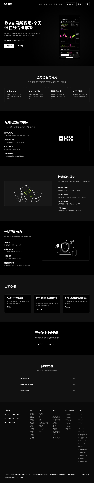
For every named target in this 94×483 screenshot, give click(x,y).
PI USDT (80, 426)
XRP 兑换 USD (68, 426)
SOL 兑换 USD (69, 423)
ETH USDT (81, 423)
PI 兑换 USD (68, 429)
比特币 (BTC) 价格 (83, 435)
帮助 (60, 4)
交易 (40, 420)
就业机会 (32, 417)
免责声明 (32, 429)
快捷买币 (41, 414)
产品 (45, 4)
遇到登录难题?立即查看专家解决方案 (14, 40)
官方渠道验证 (56, 432)
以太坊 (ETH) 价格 (83, 438)
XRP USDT (81, 432)
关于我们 (32, 414)
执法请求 (32, 435)
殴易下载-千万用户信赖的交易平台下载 (18, 474)
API (53, 414)
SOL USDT (81, 429)
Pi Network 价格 (82, 441)
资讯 (55, 4)
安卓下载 (20, 46)
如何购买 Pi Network (84, 462)
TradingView (42, 429)
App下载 (32, 438)
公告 (54, 435)
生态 (40, 4)
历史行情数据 (56, 417)
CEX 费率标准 (56, 420)
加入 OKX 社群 (56, 438)
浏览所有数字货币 (43, 423)
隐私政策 (32, 426)
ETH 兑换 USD (69, 417)
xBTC (40, 432)
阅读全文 (9, 307)
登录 (79, 4)
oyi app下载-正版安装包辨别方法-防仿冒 (38, 474)
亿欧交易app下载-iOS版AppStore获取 (58, 474)
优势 (50, 4)
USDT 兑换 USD (69, 420)
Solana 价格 (81, 444)
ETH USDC (81, 417)
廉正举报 (32, 432)
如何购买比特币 (82, 453)
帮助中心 (55, 429)
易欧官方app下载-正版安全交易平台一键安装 (78, 474)
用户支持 (55, 426)
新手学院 (41, 426)
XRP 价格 (80, 447)
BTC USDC (81, 414)
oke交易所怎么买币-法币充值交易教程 (14, 477)
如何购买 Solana (82, 459)
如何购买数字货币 (83, 450)
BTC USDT (81, 420)
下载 (86, 4)
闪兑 (40, 417)
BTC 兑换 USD (69, 414)
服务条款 (32, 423)
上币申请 (55, 423)
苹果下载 (9, 46)
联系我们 (32, 420)
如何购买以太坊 (82, 456)
